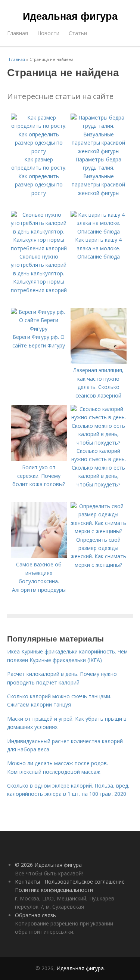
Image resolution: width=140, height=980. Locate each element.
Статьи (78, 33)
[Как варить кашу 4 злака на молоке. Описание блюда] (99, 231)
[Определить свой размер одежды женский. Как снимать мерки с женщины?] (99, 531)
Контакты (27, 881)
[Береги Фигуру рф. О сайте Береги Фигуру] (39, 328)
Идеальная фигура (70, 16)
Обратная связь (35, 915)
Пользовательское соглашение (84, 881)
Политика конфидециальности (54, 889)
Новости (48, 33)
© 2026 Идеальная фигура (48, 864)
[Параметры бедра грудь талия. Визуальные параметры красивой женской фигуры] (99, 151)
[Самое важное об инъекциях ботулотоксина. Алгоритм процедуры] (39, 556)
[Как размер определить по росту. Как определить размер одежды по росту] (39, 151)
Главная (17, 33)
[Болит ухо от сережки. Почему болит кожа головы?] (39, 459)
